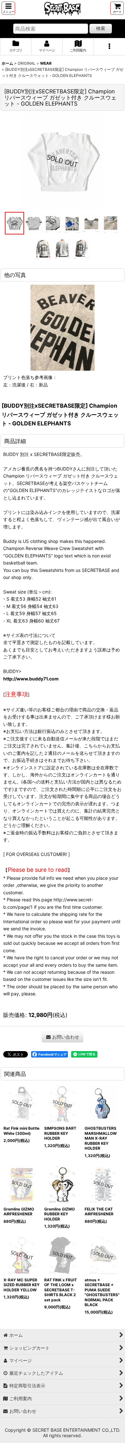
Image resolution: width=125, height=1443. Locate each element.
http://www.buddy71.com (31, 678)
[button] (8, 8)
